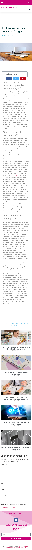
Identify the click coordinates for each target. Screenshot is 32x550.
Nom (2, 483)
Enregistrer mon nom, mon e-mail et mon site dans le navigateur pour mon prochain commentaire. (16, 503)
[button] (29, 2)
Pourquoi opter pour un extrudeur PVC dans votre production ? (16, 448)
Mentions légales (23, 546)
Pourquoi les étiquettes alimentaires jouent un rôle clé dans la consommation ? (16, 348)
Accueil (4, 69)
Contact (23, 547)
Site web (3, 495)
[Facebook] (16, 520)
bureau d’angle (14, 175)
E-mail (3, 489)
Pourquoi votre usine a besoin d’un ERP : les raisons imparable (16, 423)
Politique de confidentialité (13, 547)
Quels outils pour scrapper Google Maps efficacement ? (16, 373)
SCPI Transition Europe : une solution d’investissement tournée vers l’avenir (16, 398)
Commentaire (5, 464)
